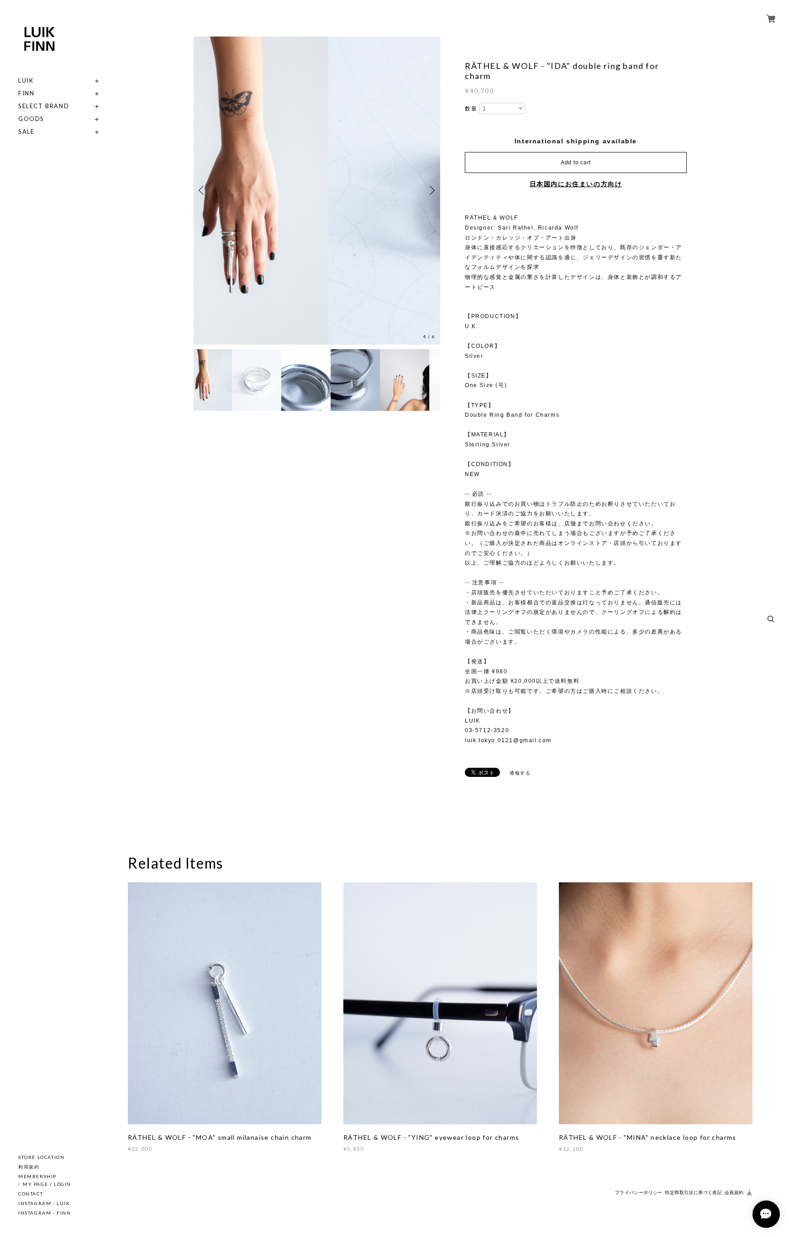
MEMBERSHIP (37, 1176)
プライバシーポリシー (639, 1192)
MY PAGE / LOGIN (47, 1184)
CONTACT (30, 1193)
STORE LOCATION (41, 1157)
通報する (520, 773)
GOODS (31, 119)
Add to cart (576, 162)
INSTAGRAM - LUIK (44, 1203)
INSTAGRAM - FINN (44, 1213)
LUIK (25, 81)
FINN (26, 93)
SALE (26, 132)
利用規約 (28, 1166)
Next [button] (431, 190)
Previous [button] (203, 190)
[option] (317, 191)
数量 (471, 108)
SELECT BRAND (43, 106)
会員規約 (734, 1192)
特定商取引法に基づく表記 (693, 1192)
